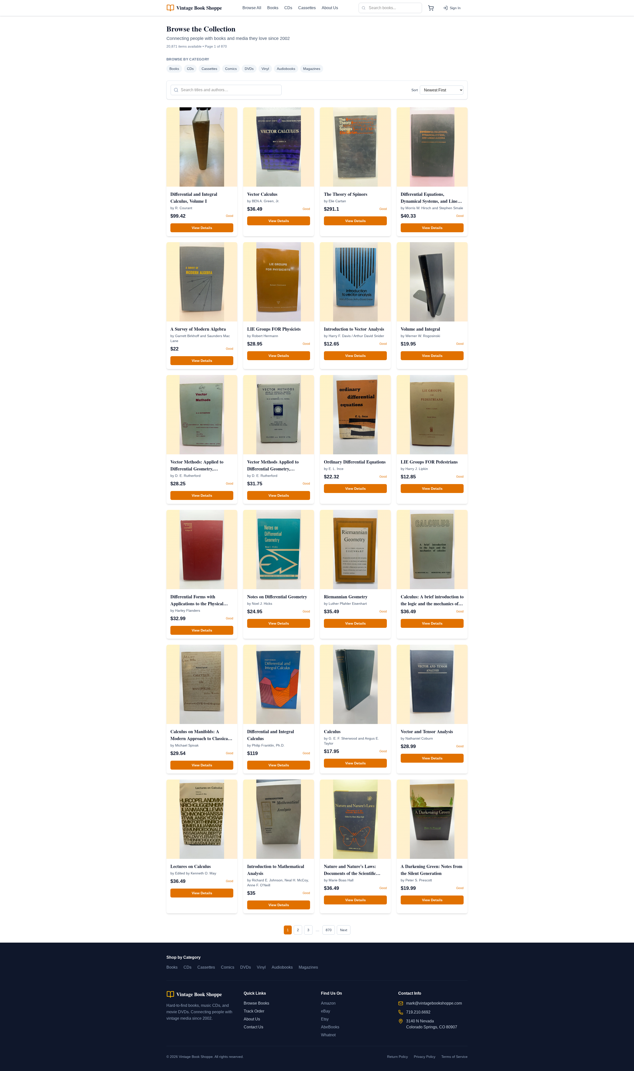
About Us (330, 8)
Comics (231, 69)
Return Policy (397, 1057)
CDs (288, 8)
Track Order (254, 1011)
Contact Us (253, 1027)
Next (343, 930)
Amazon (328, 1003)
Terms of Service (454, 1057)
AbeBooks (330, 1027)
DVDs (249, 69)
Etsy (325, 1019)
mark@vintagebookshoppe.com (434, 1003)
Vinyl (265, 69)
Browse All (251, 8)
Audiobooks (286, 69)
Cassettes (307, 8)
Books (272, 8)
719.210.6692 (418, 1012)
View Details (202, 228)
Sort (414, 90)
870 (329, 930)
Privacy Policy (424, 1057)
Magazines (311, 69)
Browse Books (256, 1003)
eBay (325, 1011)
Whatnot (328, 1035)
